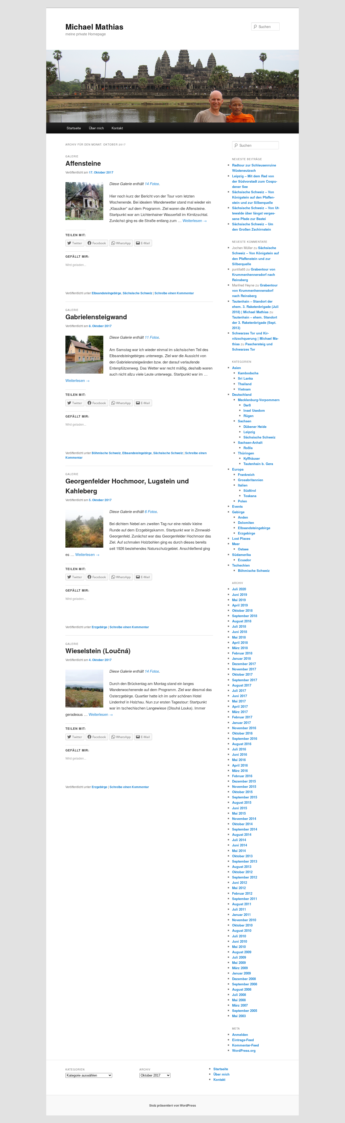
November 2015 (244, 786)
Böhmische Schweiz (106, 453)
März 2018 (240, 647)
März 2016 (240, 770)
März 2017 (240, 711)
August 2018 (241, 621)
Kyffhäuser (251, 458)
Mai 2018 (239, 637)
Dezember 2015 (244, 781)
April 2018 (240, 642)
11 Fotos (152, 337)
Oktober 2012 (242, 871)
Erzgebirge (99, 627)
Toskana (249, 495)
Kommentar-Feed (245, 1045)
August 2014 (241, 834)
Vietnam (244, 389)
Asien (236, 367)
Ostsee (243, 549)
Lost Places (241, 538)
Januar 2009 (241, 973)
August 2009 (241, 951)
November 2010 (244, 919)
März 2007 (240, 1005)
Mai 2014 (239, 850)
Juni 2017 (239, 695)
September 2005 (244, 1010)
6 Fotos (151, 511)
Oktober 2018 (242, 610)
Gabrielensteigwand (96, 316)
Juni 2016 (239, 754)
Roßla (248, 447)
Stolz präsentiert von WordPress (172, 1105)
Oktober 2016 (242, 733)
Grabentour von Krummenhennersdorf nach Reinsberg (253, 274)
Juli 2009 (239, 957)
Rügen (248, 415)
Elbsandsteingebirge (106, 293)
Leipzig (249, 431)
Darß (247, 405)
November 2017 (244, 669)
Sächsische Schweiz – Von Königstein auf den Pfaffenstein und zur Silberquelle (253, 197)
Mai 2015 (239, 813)
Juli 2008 (239, 994)
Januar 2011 (241, 914)
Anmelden (240, 1034)
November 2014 (244, 818)
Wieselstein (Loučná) (98, 650)
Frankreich (246, 474)
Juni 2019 (239, 594)
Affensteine (83, 163)
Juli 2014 (239, 839)
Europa (237, 469)
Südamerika (241, 554)
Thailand (245, 383)
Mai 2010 (239, 946)
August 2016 (241, 743)
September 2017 (244, 679)
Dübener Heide (254, 426)
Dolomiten (246, 522)
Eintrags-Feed (243, 1039)
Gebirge (238, 511)
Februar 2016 (242, 775)
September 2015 (244, 797)
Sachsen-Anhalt (250, 442)
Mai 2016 (239, 759)
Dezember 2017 (244, 663)
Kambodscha (248, 373)
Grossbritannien (250, 479)
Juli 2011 (239, 909)
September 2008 (244, 984)
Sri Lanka (245, 378)
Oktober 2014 (242, 823)
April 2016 (240, 765)
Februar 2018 (242, 653)
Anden (243, 517)
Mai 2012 (239, 887)
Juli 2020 (239, 589)
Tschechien (241, 565)
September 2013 (244, 861)
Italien (243, 485)
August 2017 (241, 685)
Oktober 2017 (242, 674)
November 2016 (244, 727)
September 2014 (244, 829)
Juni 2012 (239, 882)
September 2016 (244, 738)
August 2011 (241, 903)
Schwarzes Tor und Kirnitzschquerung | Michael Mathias (255, 338)
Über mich (96, 128)
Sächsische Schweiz (137, 293)
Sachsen (244, 421)
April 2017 (240, 706)
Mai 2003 (239, 1015)
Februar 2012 (242, 893)
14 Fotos (152, 183)
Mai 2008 (239, 999)
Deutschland (242, 394)
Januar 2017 (241, 722)
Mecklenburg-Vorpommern (259, 399)
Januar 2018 (241, 658)
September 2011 (244, 898)
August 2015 (241, 802)
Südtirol (249, 490)
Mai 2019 (239, 599)
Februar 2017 (242, 717)
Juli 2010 (239, 936)
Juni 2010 (239, 941)
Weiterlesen (195, 220)
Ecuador (244, 559)
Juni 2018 (239, 631)
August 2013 (241, 866)
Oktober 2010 (242, 925)
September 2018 (244, 615)
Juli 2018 (239, 626)
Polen (242, 501)
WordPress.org (244, 1050)
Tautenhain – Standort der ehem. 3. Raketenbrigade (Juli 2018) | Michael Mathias (255, 306)
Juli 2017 (239, 690)
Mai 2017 (239, 701)
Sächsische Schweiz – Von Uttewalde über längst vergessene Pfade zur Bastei (255, 213)
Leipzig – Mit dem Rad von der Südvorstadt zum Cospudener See (254, 181)
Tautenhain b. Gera (258, 463)
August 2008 (241, 989)
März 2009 (240, 967)
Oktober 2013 (242, 855)
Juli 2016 (239, 749)
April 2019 (240, 605)
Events (237, 506)
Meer (236, 543)
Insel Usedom (254, 410)
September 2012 (244, 877)
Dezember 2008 (244, 978)
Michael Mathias (94, 26)
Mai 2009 (239, 962)
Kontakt (117, 128)
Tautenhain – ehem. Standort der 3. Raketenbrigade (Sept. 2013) (254, 322)
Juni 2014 (239, 845)
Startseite (74, 128)
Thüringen (246, 453)
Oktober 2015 (242, 791)
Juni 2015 (239, 807)
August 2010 (241, 930)
